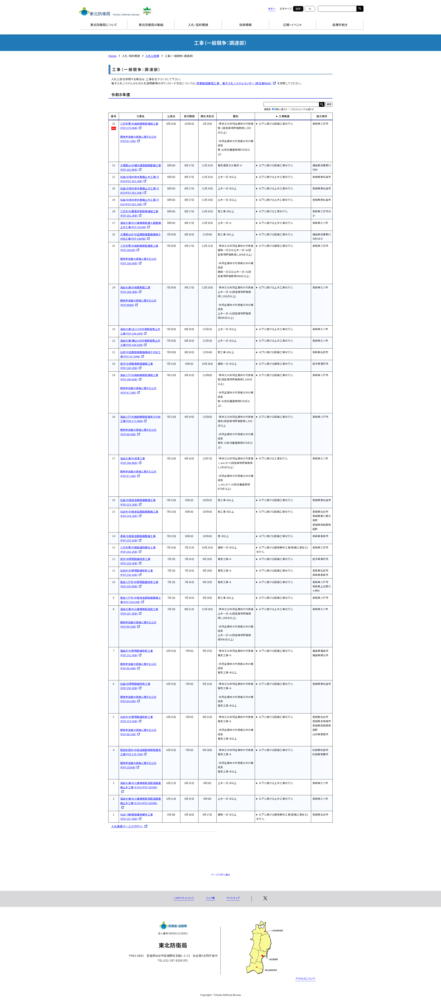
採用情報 (245, 24)
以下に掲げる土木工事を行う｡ (276, 177)
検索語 (267, 109)
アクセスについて (305, 978)
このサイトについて (184, 898)
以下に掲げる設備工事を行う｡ (276, 123)
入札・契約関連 (198, 24)
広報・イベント (292, 24)
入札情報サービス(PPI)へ (127, 826)
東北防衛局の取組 (151, 24)
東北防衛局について (103, 24)
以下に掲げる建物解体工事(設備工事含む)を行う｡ (282, 549)
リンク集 (210, 898)
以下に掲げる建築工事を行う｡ (276, 245)
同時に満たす (280, 109)
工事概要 (284, 116)
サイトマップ (233, 898)
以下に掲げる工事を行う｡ (273, 211)
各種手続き (339, 24)
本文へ (272, 8)
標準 (298, 8)
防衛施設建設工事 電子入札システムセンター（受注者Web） (234, 83)
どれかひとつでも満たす (302, 109)
